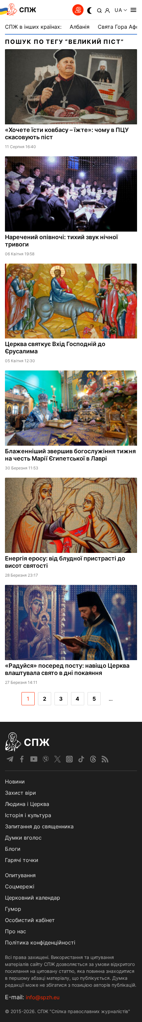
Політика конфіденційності (40, 942)
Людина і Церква (27, 804)
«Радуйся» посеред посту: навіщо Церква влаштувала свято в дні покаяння (67, 669)
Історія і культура (28, 815)
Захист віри (20, 792)
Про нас (15, 931)
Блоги (12, 849)
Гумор (13, 909)
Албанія (79, 26)
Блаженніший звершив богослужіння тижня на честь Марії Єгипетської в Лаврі (70, 455)
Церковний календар (32, 897)
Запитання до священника (39, 826)
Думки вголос (23, 837)
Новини (15, 781)
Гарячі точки (21, 860)
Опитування (20, 875)
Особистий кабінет (30, 920)
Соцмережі (19, 886)
